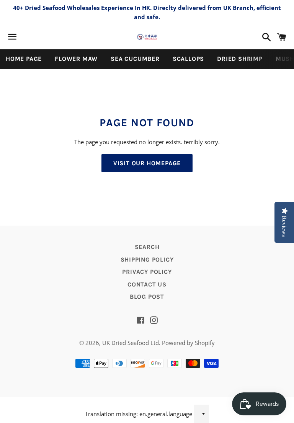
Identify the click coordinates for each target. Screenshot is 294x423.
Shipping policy (147, 259)
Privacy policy (147, 271)
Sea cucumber (135, 58)
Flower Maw (76, 58)
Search (147, 247)
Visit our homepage (147, 163)
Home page (24, 58)
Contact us (147, 284)
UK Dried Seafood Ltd (130, 343)
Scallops (188, 58)
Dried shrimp (240, 58)
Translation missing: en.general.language (138, 414)
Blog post (147, 296)
